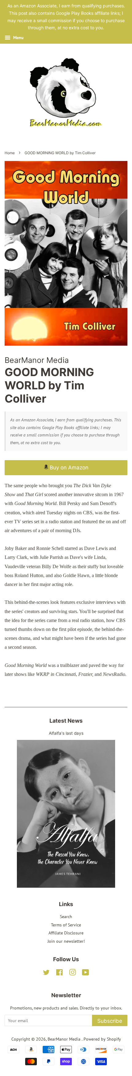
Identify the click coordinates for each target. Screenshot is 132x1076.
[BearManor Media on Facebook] (59, 973)
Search (66, 916)
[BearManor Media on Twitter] (46, 973)
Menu (18, 37)
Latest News (66, 720)
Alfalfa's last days (66, 733)
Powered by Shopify (102, 1039)
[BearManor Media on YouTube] (85, 973)
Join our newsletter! (66, 941)
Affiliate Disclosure (66, 933)
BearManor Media (65, 1039)
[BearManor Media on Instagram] (72, 973)
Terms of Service (66, 925)
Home (10, 153)
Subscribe (109, 1021)
